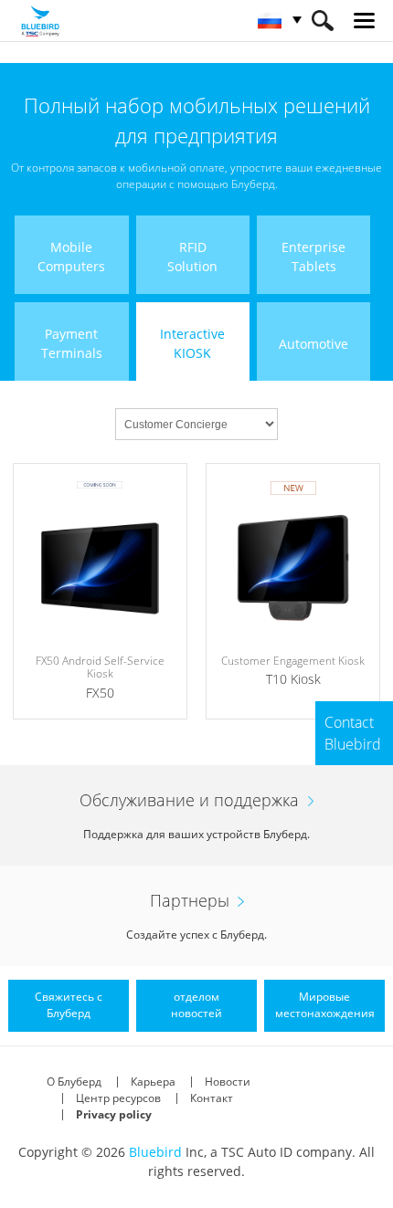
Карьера (153, 1081)
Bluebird (155, 1152)
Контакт (211, 1098)
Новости (227, 1081)
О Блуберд (74, 1081)
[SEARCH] (322, 20)
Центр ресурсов (118, 1098)
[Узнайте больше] (100, 591)
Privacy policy (114, 1114)
